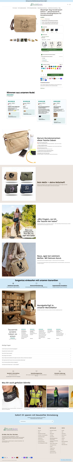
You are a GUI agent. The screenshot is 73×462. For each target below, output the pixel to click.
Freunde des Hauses (41, 441)
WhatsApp (18, 376)
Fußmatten (51, 435)
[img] (13, 338)
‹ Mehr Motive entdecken (45, 36)
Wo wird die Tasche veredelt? (7, 353)
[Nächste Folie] (70, 398)
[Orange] (51, 68)
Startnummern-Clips (53, 452)
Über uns (39, 430)
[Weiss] (44, 66)
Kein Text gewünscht (45, 61)
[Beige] (47, 66)
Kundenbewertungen (41, 436)
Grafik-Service (40, 438)
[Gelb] (53, 68)
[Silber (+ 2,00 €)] (60, 68)
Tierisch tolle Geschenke (7, 460)
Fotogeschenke (52, 448)
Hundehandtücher (53, 451)
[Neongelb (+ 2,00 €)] (55, 68)
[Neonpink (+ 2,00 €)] (57, 68)
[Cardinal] (59, 66)
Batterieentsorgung (65, 441)
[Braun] (49, 66)
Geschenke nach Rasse (41, 433)
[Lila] (61, 66)
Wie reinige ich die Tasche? (7, 355)
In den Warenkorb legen (55, 74)
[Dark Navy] (51, 66)
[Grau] (45, 66)
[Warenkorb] (70, 4)
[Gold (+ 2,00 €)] (42, 71)
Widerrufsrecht (64, 435)
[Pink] (47, 68)
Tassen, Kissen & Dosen (53, 443)
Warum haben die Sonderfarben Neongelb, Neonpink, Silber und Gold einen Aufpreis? (17, 357)
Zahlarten (63, 438)
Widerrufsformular (64, 444)
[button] (20, 334)
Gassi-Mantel (52, 436)
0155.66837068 (8, 376)
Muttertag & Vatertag (53, 430)
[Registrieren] (52, 421)
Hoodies (51, 446)
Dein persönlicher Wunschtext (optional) (46, 56)
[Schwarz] (42, 66)
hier (37, 375)
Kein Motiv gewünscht (45, 51)
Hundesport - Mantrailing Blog (42, 435)
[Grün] (55, 66)
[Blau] (53, 66)
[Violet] (45, 68)
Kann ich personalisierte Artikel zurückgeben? (10, 362)
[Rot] (49, 68)
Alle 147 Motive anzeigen (51, 49)
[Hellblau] (42, 68)
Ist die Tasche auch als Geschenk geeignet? (9, 348)
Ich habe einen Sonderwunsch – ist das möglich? (10, 364)
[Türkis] (44, 68)
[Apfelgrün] (57, 66)
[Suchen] (68, 4)
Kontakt (63, 430)
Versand (63, 436)
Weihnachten (52, 433)
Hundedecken (52, 449)
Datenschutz (64, 433)
